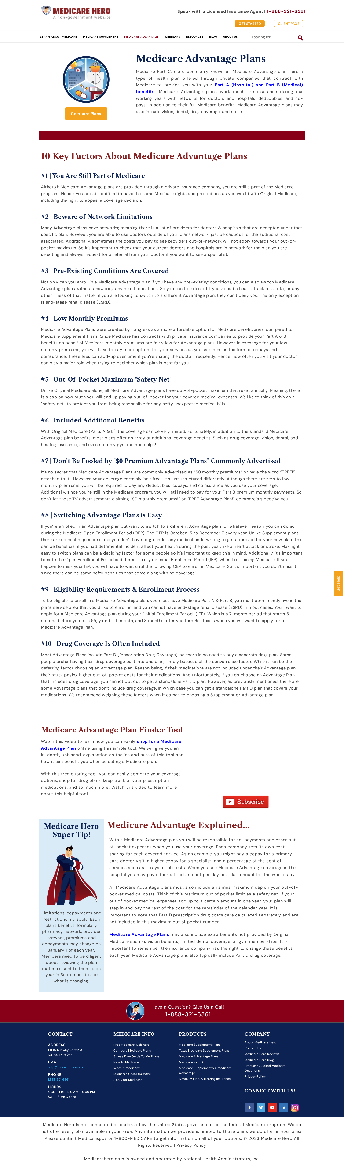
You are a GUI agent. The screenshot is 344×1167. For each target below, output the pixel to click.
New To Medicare (126, 1062)
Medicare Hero (76, 12)
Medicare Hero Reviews (262, 1054)
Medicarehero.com (104, 1159)
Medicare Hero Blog (259, 1060)
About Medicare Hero (261, 1042)
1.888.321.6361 (58, 1079)
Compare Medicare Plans (132, 1050)
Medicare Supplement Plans (200, 1044)
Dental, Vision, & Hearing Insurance (205, 1079)
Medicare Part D (191, 1062)
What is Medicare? (127, 1068)
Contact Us (253, 1048)
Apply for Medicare (127, 1080)
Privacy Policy (255, 1076)
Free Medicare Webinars (131, 1044)
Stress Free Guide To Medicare (136, 1056)
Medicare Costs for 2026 (132, 1074)
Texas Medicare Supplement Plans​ (204, 1050)
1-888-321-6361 (188, 1014)
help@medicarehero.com (67, 1067)
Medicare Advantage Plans (199, 1056)
